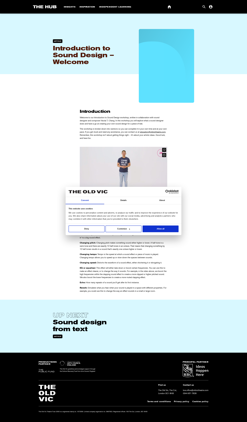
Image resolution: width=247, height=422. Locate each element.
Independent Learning (115, 7)
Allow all (160, 229)
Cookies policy (200, 401)
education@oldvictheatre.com (153, 132)
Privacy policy (181, 401)
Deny (86, 229)
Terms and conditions (159, 401)
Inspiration (87, 7)
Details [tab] (123, 200)
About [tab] (162, 200)
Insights (69, 7)
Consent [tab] (85, 200)
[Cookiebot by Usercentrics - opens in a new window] (167, 192)
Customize (122, 229)
